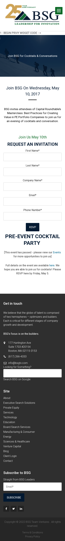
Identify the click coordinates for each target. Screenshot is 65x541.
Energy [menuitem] (7, 436)
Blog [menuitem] (6, 451)
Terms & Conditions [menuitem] (32, 532)
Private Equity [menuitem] (11, 407)
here (51, 265)
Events (57, 252)
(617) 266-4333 (17, 356)
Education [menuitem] (9, 422)
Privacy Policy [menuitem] (32, 536)
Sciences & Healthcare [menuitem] (16, 441)
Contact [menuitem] (8, 460)
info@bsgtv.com (18, 363)
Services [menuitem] (8, 412)
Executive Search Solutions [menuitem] (19, 402)
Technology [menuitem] (10, 417)
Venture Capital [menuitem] (12, 446)
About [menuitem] (6, 398)
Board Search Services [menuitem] (16, 427)
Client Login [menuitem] (10, 456)
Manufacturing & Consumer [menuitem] (19, 431)
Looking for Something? (17, 367)
